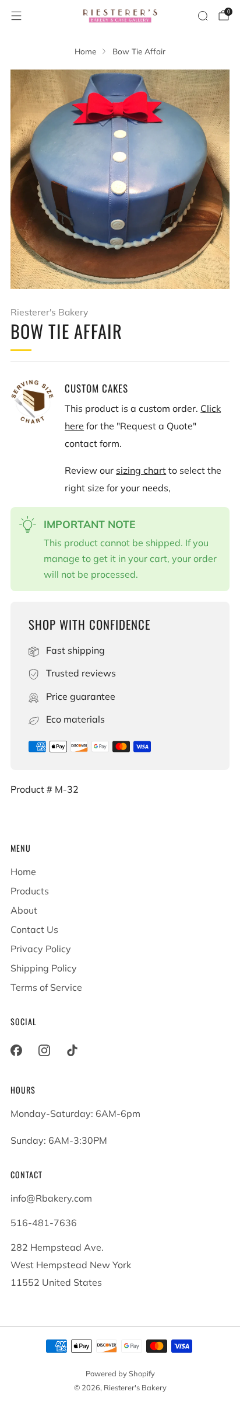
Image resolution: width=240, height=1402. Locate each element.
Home (23, 871)
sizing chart (141, 470)
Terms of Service (46, 987)
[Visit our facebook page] (16, 1050)
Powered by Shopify (120, 1373)
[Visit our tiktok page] (72, 1050)
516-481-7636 (43, 1223)
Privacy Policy (40, 949)
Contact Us (34, 929)
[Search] (203, 16)
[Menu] (16, 16)
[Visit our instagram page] (44, 1050)
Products (29, 891)
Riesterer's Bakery (49, 312)
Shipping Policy (43, 968)
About (23, 910)
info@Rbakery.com (51, 1198)
